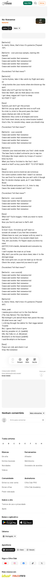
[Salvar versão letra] (10, 28)
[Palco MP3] (19, 576)
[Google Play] (9, 522)
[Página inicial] (7, 3)
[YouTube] (5, 563)
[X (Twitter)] (41, 563)
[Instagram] (14, 563)
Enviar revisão (6, 376)
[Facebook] (23, 563)
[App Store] (26, 522)
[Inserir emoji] (43, 420)
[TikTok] (32, 563)
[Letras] (6, 575)
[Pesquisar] (35, 3)
